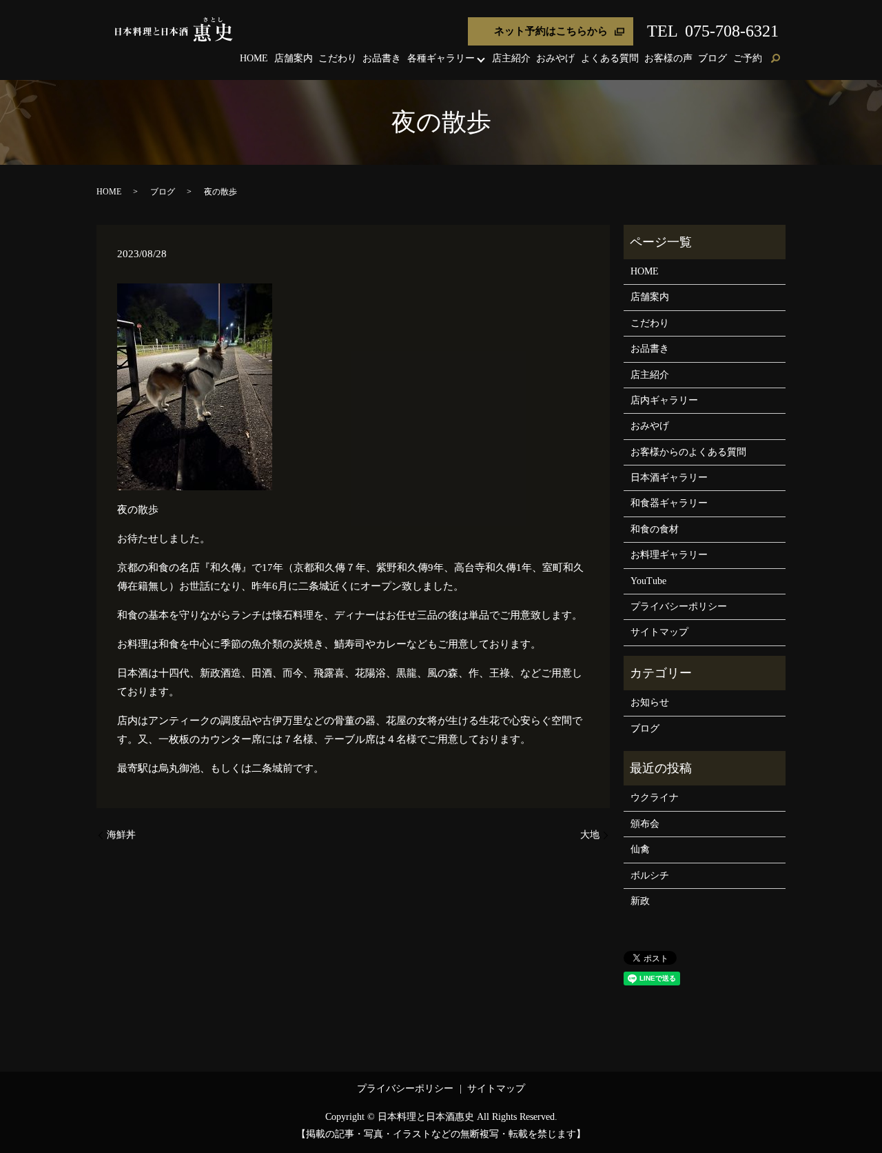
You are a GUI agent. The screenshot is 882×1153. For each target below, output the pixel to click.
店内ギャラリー (664, 400)
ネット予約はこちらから (551, 31)
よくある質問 (610, 58)
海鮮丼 (121, 835)
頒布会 (644, 824)
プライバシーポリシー (678, 606)
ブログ (712, 58)
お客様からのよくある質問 (688, 452)
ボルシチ (649, 875)
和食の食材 (654, 529)
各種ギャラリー (441, 58)
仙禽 (640, 849)
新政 (640, 901)
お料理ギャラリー (669, 555)
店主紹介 (511, 58)
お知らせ (649, 702)
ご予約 (747, 58)
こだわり (337, 58)
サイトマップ (659, 632)
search (775, 59)
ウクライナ (654, 797)
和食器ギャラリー (669, 503)
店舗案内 (293, 58)
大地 (589, 835)
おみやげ (555, 58)
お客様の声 (668, 58)
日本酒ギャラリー (669, 477)
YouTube (648, 581)
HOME (254, 58)
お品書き (381, 58)
